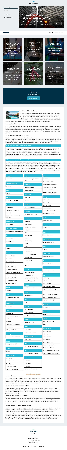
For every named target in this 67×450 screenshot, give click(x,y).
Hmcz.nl (26, 246)
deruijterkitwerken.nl (29, 295)
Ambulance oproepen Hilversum (49, 184)
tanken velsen (9, 358)
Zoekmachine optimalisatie (48, 235)
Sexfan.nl (45, 249)
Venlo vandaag (28, 262)
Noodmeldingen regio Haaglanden (13, 272)
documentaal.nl (9, 224)
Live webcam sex (9, 207)
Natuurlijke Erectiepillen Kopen (12, 210)
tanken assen (46, 334)
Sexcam (8, 193)
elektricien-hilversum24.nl (30, 187)
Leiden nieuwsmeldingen (11, 275)
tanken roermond (46, 339)
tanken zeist (45, 179)
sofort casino (9, 318)
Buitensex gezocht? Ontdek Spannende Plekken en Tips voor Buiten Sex (33, 69)
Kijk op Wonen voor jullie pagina (49, 192)
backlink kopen (56, 163)
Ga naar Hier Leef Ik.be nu (48, 347)
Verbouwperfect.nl (10, 186)
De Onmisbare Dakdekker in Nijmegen (54, 68)
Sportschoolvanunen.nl (48, 263)
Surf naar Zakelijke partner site (31, 369)
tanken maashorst (47, 283)
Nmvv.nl (26, 238)
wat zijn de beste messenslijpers (13, 336)
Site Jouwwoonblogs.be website (49, 297)
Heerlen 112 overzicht (29, 275)
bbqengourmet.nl (9, 241)
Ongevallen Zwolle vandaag (49, 286)
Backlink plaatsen (32, 98)
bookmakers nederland (29, 272)
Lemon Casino (9, 327)
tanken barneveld (28, 224)
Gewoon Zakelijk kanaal (30, 280)
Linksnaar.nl (27, 249)
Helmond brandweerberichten (49, 345)
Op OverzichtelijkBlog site (11, 280)
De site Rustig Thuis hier (11, 283)
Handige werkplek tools (11, 266)
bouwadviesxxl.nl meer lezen (12, 200)
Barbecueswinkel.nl (10, 238)
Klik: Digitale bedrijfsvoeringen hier (50, 294)
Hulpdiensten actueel (29, 312)
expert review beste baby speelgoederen (14, 231)
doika (44, 324)
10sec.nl (26, 243)
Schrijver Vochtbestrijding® (11, 277)
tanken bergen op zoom (11, 261)
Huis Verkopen (28, 329)
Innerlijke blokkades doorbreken (33, 44)
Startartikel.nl (27, 221)
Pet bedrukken (9, 290)
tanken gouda (46, 202)
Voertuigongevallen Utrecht (11, 269)
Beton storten (9, 306)
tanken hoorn (27, 360)
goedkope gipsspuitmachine (49, 270)
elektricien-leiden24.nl (29, 190)
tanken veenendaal (47, 205)
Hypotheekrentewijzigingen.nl (31, 214)
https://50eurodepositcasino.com (13, 324)
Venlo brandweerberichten (48, 342)
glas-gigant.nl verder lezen (30, 227)
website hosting (37, 149)
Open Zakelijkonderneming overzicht (50, 353)
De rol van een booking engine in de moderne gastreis (12, 45)
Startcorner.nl (27, 229)
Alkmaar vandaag (28, 257)
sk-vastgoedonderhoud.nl (11, 344)
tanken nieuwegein (10, 361)
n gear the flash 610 (29, 309)
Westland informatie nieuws (30, 254)
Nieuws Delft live (28, 366)
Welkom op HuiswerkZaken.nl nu (31, 278)
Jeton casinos (9, 179)
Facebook (26, 446)
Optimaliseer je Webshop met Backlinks (12, 69)
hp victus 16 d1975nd (29, 322)
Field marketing (28, 339)
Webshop (8, 351)
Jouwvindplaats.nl (28, 240)
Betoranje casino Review (11, 329)
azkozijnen (27, 302)
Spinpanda (8, 321)
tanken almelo (9, 258)
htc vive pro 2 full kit (10, 255)
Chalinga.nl (8, 213)
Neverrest (45, 291)
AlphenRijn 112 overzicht (48, 181)
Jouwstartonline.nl (28, 235)
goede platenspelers (47, 220)
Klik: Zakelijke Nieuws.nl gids (12, 369)
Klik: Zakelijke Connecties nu (49, 213)
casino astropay (9, 313)
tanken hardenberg (47, 336)
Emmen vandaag (28, 260)
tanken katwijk (46, 278)
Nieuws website (28, 363)
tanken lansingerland (47, 280)
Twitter (34, 446)
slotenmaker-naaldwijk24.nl (48, 256)
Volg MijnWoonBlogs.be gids (49, 300)
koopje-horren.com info (48, 314)
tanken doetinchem (10, 264)
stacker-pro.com (46, 307)
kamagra (26, 265)
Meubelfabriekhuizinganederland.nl (32, 353)
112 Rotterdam (46, 227)
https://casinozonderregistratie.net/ (13, 316)
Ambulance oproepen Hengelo (49, 187)
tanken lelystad (46, 199)
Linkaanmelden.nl (28, 251)
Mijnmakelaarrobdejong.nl (30, 332)
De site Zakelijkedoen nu (11, 366)
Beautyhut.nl (8, 248)
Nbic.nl (26, 232)
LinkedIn (42, 446)
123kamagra (27, 197)
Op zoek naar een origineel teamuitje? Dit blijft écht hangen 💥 (35, 18)
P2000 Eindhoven (10, 363)
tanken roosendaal (47, 331)
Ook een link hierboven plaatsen (33, 374)
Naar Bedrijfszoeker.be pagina (49, 210)
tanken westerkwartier (47, 208)
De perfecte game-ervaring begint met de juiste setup (54, 45)
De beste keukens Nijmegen (30, 288)
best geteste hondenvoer (30, 207)
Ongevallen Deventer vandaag (49, 289)
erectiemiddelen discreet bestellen (32, 346)
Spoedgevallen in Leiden (30, 315)
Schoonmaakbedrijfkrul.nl (48, 242)
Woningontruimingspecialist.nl (49, 321)
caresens (26, 200)
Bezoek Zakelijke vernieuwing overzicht (51, 350)
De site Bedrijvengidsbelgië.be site (50, 190)
